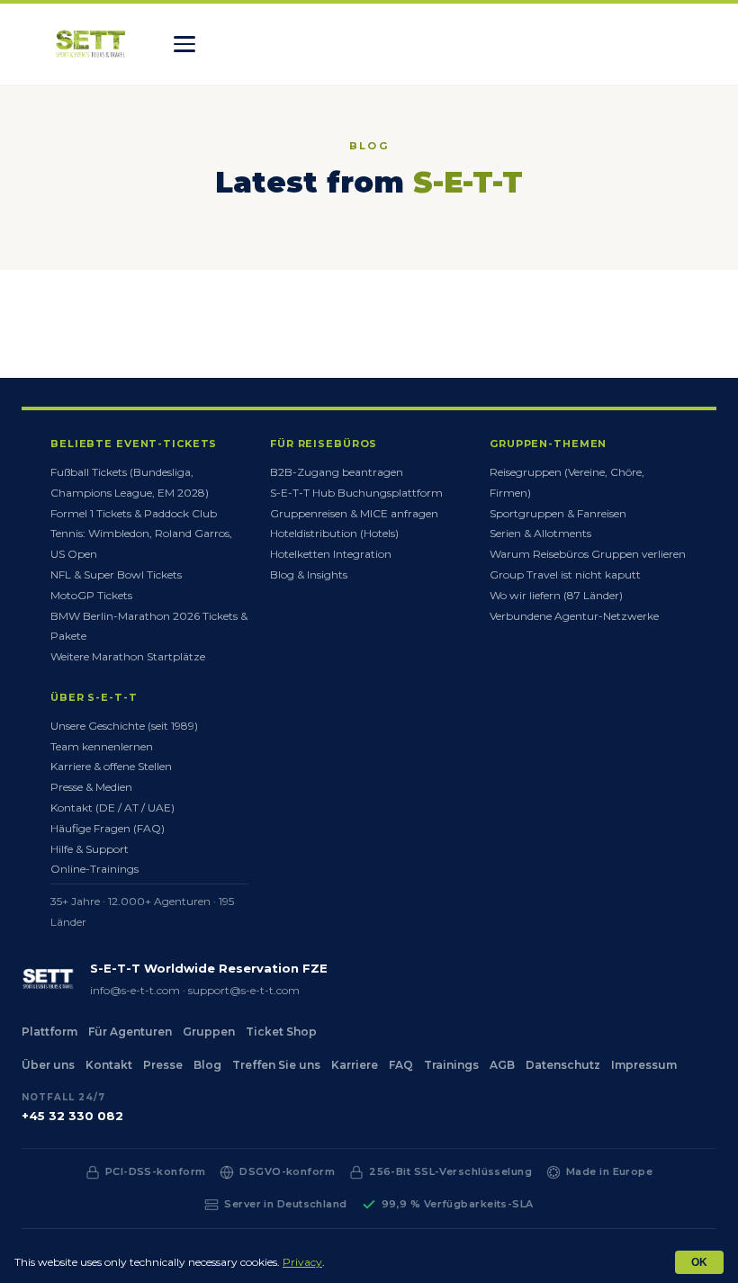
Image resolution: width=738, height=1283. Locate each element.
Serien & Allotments (540, 533)
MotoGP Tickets (91, 595)
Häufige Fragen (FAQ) (107, 828)
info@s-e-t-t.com (135, 990)
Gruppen (209, 1031)
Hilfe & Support (89, 849)
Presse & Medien (91, 787)
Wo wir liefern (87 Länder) (556, 595)
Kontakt (109, 1065)
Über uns (48, 1065)
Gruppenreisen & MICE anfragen (354, 513)
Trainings (451, 1065)
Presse (163, 1065)
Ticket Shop (281, 1031)
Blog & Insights (308, 574)
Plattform (49, 1031)
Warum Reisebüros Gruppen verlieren (588, 554)
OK (699, 1262)
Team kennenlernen (101, 746)
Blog (207, 1065)
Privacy (302, 1262)
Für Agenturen (130, 1031)
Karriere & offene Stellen (111, 766)
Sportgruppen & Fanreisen (558, 513)
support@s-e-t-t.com (244, 990)
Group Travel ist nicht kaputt (565, 574)
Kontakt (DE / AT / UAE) (112, 807)
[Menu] (184, 44)
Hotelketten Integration (331, 554)
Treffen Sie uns (276, 1065)
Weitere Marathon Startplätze (127, 656)
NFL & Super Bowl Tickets (116, 574)
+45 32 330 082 (72, 1115)
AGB (502, 1065)
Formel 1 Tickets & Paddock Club (133, 513)
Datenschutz (563, 1065)
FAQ (401, 1065)
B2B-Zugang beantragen (336, 472)
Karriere (354, 1065)
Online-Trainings (94, 868)
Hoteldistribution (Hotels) (334, 533)
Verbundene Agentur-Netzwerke (574, 616)
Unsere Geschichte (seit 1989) (124, 725)
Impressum (644, 1065)
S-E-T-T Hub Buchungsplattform (356, 492)
